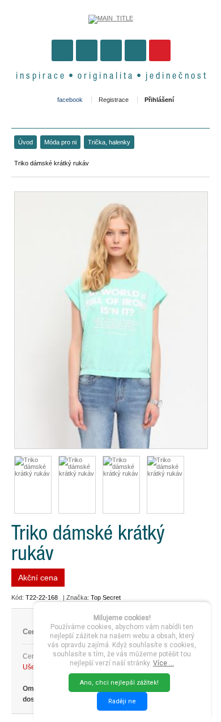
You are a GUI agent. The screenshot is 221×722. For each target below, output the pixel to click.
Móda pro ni (60, 142)
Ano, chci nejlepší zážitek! (119, 682)
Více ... (163, 663)
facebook (70, 99)
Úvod (25, 142)
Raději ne (122, 701)
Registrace (114, 99)
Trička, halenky (109, 142)
